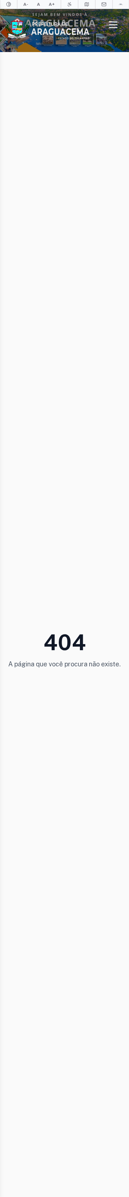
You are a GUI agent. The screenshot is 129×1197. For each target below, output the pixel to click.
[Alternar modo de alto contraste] (8, 4)
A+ (52, 4)
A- (25, 4)
